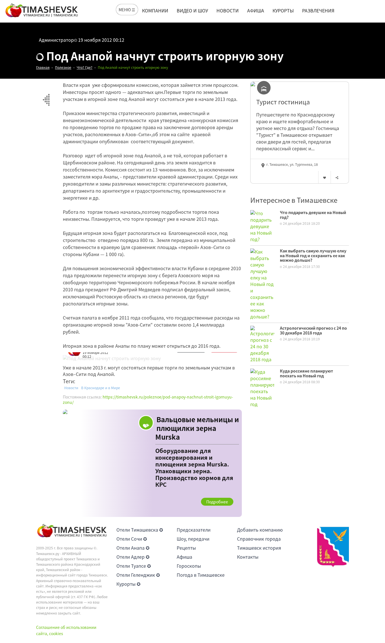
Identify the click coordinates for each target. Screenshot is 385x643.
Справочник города (259, 538)
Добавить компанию (260, 529)
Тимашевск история (259, 547)
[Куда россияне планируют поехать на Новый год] (262, 387)
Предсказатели (194, 529)
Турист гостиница (283, 101)
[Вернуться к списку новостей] (46, 96)
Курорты (283, 10)
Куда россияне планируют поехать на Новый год (306, 373)
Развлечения (318, 10)
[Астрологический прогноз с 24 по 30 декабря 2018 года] (262, 343)
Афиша (255, 10)
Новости (227, 10)
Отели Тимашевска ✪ (139, 529)
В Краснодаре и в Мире (100, 388)
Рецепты (186, 547)
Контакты (247, 557)
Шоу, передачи (193, 538)
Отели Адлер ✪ (132, 557)
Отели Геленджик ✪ (138, 575)
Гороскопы (189, 566)
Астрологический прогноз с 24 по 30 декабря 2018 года (313, 330)
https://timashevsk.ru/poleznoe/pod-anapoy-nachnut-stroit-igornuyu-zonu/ (148, 399)
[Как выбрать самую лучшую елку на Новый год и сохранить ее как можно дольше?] (262, 283)
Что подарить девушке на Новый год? (313, 215)
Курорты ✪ (128, 584)
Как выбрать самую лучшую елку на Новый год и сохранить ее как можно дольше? (313, 255)
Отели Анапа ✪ (132, 547)
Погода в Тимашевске (201, 575)
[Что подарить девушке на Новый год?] (262, 225)
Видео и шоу (192, 10)
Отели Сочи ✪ (131, 538)
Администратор (56, 39)
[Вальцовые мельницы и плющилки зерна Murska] (152, 463)
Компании (155, 10)
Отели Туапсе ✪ (133, 566)
